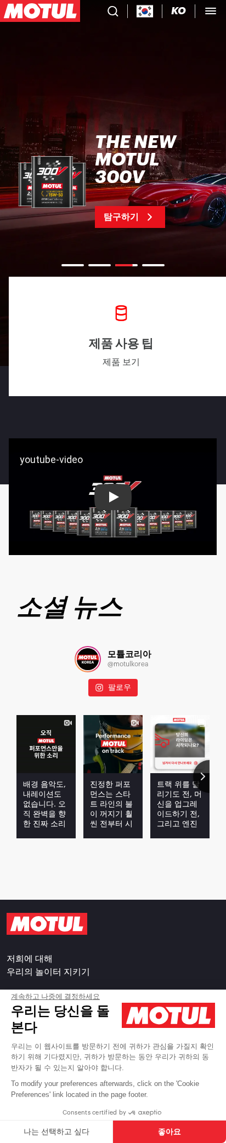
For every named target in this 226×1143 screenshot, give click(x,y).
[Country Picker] (145, 11)
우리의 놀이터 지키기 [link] (48, 972)
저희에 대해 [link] (30, 959)
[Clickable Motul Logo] (40, 11)
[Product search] (113, 10)
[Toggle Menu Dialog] (210, 11)
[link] (113, 181)
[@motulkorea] (88, 659)
